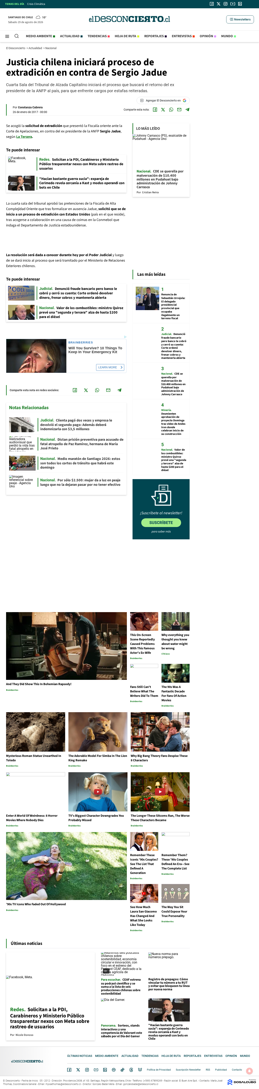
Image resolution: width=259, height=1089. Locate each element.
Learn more (107, 367)
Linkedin (105, 1070)
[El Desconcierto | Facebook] (212, 4)
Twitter (78, 1069)
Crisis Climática (36, 4)
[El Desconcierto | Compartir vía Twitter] (163, 109)
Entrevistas (182, 36)
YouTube (96, 1069)
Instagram (87, 1070)
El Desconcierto (16, 48)
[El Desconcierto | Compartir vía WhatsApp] (171, 109)
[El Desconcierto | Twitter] (219, 3)
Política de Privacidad (159, 1069)
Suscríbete (161, 522)
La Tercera (24, 136)
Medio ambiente (39, 36)
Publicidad (221, 1069)
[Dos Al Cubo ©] (242, 1084)
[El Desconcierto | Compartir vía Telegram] (187, 109)
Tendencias (97, 36)
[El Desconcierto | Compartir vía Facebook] (155, 109)
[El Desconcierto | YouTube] (232, 3)
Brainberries (80, 342)
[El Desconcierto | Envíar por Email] (179, 109)
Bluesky (140, 1070)
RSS (208, 1069)
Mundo (227, 36)
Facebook (69, 1070)
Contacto (237, 1069)
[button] (240, 19)
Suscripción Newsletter (188, 1069)
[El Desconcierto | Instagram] (225, 4)
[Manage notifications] (249, 1071)
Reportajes (154, 36)
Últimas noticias (79, 1055)
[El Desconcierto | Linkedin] (240, 4)
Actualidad (70, 36)
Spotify (114, 1070)
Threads (131, 1070)
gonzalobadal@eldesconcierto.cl (140, 1084)
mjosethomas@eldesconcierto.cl (63, 1084)
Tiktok (122, 1070)
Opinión (206, 36)
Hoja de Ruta (125, 36)
